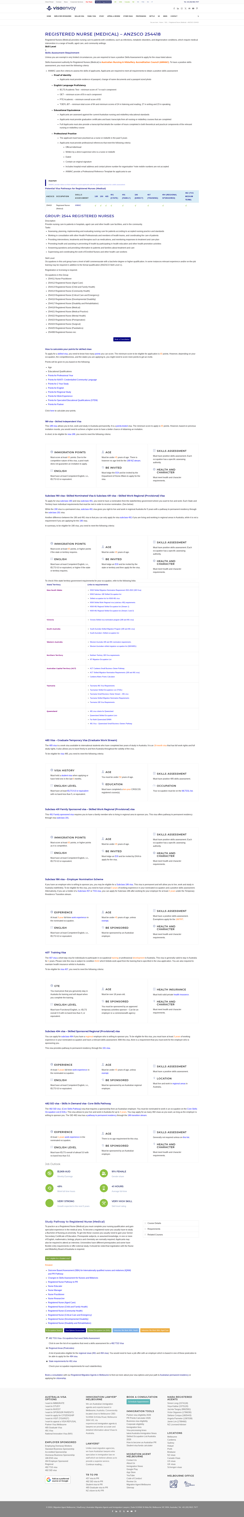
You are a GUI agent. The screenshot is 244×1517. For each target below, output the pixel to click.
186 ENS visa (51, 1458)
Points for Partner (56, 404)
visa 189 (71, 434)
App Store (131, 1472)
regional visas (85, 1353)
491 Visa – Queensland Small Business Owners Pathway (111, 724)
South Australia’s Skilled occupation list (104, 633)
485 (107, 196)
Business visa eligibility (137, 1421)
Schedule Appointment (103, 2)
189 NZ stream (133, 461)
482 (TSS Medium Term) (189, 196)
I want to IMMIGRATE (54, 1403)
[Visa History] (52, 770)
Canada (127, 2)
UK (115, 2)
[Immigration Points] (52, 452)
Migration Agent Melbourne (139, 1484)
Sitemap (130, 1487)
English (60, 559)
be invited (113, 467)
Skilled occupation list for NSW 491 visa (105, 598)
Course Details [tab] (154, 1223)
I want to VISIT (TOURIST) (57, 1418)
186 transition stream (137, 1115)
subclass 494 (67, 1036)
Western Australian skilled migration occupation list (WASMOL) (113, 646)
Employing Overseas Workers (58, 1446)
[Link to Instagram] (182, 8)
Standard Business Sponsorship (59, 1449)
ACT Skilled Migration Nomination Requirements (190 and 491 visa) (115, 672)
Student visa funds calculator (139, 1445)
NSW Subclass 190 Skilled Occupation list (105, 594)
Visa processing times (136, 1430)
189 (96, 196)
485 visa (53, 745)
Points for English (56, 388)
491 (94, 1353)
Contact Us (132, 1460)
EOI (117, 473)
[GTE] (52, 986)
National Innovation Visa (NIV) (58, 1434)
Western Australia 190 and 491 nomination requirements (110, 642)
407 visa (53, 958)
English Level (65, 785)
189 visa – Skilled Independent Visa (63, 421)
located (89, 1414)
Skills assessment (172, 450)
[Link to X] (185, 8)
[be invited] (103, 467)
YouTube (131, 1475)
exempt (105, 921)
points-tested (122, 426)
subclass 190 (66, 501)
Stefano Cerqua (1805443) (179, 1415)
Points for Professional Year (60, 375)
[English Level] (52, 785)
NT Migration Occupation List (100, 659)
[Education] (103, 784)
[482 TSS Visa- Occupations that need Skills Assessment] (46, 1338)
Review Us (131, 1481)
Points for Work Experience (60, 396)
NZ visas (171, 1455)
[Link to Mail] (189, 8)
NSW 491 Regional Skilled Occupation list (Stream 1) (109, 607)
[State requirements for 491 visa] (46, 1361)
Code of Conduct (134, 1478)
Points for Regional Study (59, 392)
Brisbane (171, 1452)
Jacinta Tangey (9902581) (179, 1409)
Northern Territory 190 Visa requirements (105, 655)
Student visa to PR (94, 1484)
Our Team (89, 2)
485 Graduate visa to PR (97, 1487)
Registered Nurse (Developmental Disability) (68, 1319)
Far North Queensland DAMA (100, 719)
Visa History (64, 770)
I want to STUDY (52, 1406)
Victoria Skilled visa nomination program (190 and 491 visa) (112, 620)
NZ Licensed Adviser (176, 1424)
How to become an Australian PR (141, 1442)
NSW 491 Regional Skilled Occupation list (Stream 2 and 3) (112, 611)
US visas (171, 1461)
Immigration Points (70, 452)
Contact (58, 2)
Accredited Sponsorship (56, 1452)
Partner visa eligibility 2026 (139, 1415)
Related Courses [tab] (155, 1235)
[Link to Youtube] (193, 8)
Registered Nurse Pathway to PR (63, 1282)
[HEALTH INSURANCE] (154, 989)
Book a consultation (54, 1375)
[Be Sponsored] (103, 1001)
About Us (131, 1463)
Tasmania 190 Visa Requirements (102, 702)
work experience (79, 917)
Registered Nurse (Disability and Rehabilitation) (69, 1323)
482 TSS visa (51, 1467)
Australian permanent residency (174, 1375)
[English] (52, 559)
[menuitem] (50, 2)
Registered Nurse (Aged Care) (61, 1302)
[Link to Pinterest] (197, 8)
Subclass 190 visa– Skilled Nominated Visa (69, 495)
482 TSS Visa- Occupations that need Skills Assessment (74, 1338)
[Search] (197, 16)
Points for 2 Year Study (58, 384)
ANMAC (78, 205)
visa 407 (64, 969)
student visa (66, 775)
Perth (169, 1449)
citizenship (61, 1378)
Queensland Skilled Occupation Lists (103, 715)
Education (114, 784)
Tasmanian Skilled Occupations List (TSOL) (106, 690)
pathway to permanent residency (102, 1115)
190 (101, 196)
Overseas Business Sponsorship (60, 1455)
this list (186, 1137)
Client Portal (49, 2)
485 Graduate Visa (53, 1428)
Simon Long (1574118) (177, 1403)
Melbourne (91, 1410)
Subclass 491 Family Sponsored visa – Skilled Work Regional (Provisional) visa (90, 809)
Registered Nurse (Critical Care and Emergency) (70, 1315)
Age (108, 547)
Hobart (170, 1446)
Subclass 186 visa (125, 884)
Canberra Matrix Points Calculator (102, 677)
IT (152, 2)
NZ (133, 2)
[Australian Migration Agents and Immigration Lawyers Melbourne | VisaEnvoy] (65, 8)
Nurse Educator (55, 1286)
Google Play (132, 1469)
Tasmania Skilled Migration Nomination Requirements (110, 698)
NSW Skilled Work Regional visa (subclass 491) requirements (112, 602)
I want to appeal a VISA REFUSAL (60, 1421)
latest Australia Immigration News (142, 1433)
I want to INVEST (53, 1409)
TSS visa (97, 891)
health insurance (181, 994)
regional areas (178, 1083)
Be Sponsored (117, 1001)
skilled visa (63, 354)
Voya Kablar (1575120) (177, 1406)
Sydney (170, 1443)
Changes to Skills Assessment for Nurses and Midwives (73, 1278)
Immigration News (135, 1466)
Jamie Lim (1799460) (176, 1421)
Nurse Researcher (56, 1298)
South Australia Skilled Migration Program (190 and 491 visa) (112, 629)
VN (138, 2)
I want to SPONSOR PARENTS (59, 1412)
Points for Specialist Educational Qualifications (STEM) (73, 400)
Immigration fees (134, 1427)
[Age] (103, 547)
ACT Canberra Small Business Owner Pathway (107, 668)
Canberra (171, 1440)
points (97, 354)
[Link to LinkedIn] (178, 8)
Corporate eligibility (135, 1424)
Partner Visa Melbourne (55, 1424)
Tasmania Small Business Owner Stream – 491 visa (109, 694)
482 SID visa (55, 1109)
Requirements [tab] (154, 1229)
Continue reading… (95, 1464)
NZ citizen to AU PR (95, 1491)
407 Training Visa (55, 952)
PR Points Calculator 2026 (139, 1418)
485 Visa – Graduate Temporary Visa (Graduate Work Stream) (81, 740)
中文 (143, 2)
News (66, 2)
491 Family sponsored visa (62, 814)
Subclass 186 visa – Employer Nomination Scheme (74, 879)
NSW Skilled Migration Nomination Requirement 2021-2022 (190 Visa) (115, 590)
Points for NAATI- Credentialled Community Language (72, 380)
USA (120, 2)
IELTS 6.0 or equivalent (77, 791)
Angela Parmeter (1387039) (179, 1418)
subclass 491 (87, 501)
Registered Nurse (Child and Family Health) (68, 1307)
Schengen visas (174, 1467)
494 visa (104, 1353)
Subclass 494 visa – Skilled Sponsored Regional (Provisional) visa (82, 1031)
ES (148, 2)
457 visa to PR (92, 1478)
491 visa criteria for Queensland (101, 711)
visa (62, 754)
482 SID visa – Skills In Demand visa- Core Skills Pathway (78, 1103)
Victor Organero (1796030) (179, 1412)
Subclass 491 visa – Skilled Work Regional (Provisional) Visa (130, 495)
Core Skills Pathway (71, 1109)
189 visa (53, 426)
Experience (63, 1132)
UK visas (171, 1464)
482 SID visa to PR (94, 1481)
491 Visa (49, 1431)
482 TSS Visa (117, 1343)
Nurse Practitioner (56, 1294)
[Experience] (52, 1132)
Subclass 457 (84, 891)
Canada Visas (173, 1458)
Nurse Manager (55, 1290)
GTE (57, 986)
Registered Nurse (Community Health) (65, 1311)
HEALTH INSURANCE (171, 989)
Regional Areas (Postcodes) (61, 1348)
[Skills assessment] (154, 450)
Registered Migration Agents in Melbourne (90, 1375)
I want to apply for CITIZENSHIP (59, 1415)
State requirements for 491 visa (63, 1361)
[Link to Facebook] (174, 8)
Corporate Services (76, 2)
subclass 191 (54, 512)
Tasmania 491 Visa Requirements (102, 686)
